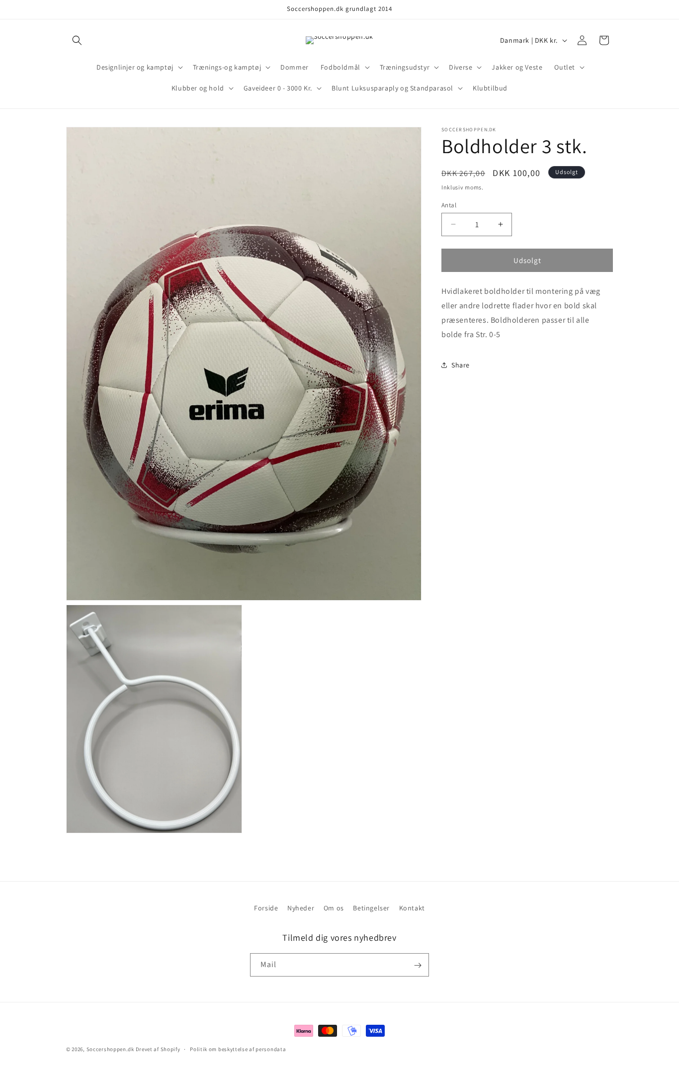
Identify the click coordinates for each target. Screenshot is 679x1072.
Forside (266, 907)
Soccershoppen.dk (110, 1049)
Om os (334, 907)
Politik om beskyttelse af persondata (238, 1048)
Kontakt (412, 907)
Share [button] (460, 364)
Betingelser (371, 907)
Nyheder (300, 907)
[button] (77, 40)
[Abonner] (417, 965)
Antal (448, 204)
